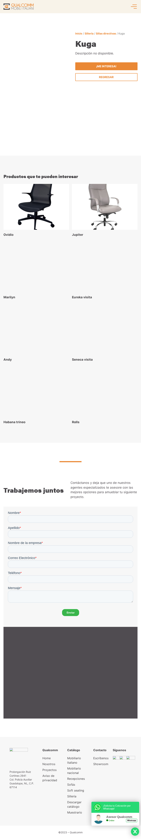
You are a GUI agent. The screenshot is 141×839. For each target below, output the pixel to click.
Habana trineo (14, 422)
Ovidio (8, 235)
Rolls (75, 422)
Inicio (78, 33)
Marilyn (9, 297)
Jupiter (77, 235)
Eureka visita (82, 297)
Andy (7, 359)
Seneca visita (82, 359)
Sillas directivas (106, 33)
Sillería (89, 33)
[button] (106, 77)
